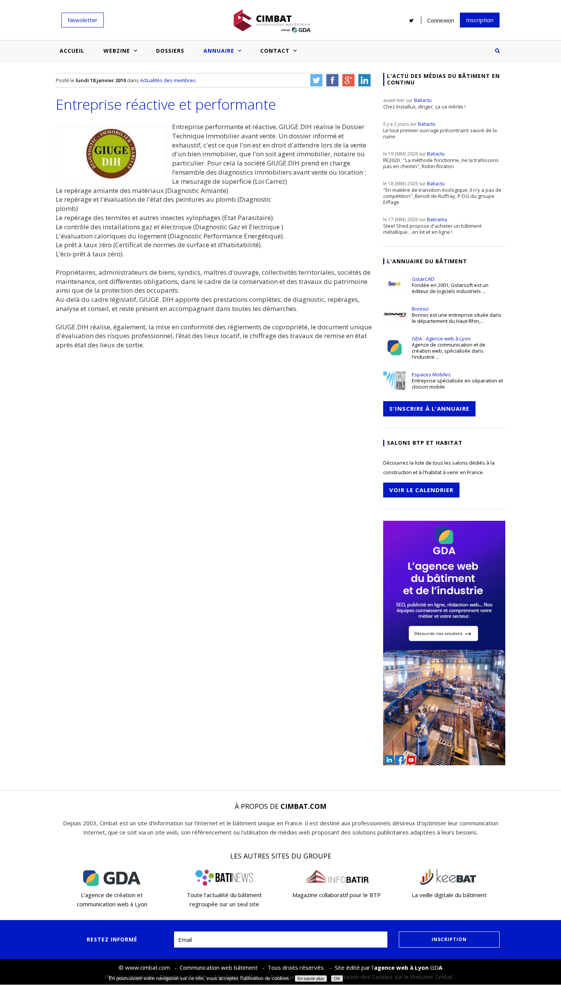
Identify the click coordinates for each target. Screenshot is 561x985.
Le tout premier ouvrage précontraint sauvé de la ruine (440, 130)
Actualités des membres (168, 80)
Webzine (116, 50)
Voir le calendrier (421, 490)
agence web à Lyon (401, 967)
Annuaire (218, 50)
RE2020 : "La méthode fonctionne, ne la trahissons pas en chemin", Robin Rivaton (441, 160)
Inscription (479, 20)
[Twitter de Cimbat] (411, 20)
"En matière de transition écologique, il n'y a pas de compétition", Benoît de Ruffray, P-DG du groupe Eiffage (442, 193)
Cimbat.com (303, 806)
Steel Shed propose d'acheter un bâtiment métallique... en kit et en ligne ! (432, 226)
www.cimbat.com (147, 967)
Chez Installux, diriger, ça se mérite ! (424, 103)
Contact (275, 50)
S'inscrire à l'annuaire (429, 408)
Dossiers (170, 50)
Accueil (72, 50)
